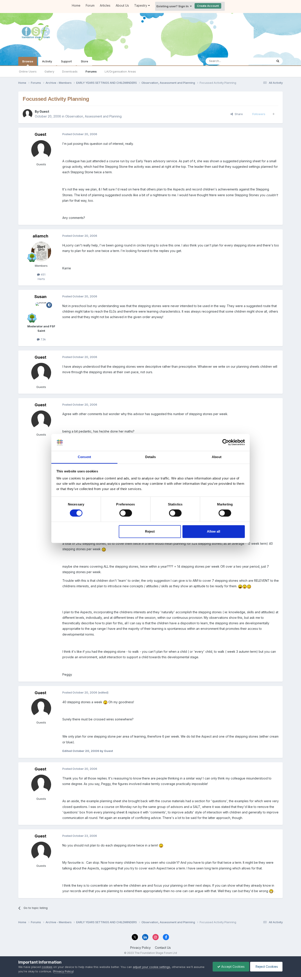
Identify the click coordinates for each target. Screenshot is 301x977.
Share (238, 114)
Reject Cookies (266, 966)
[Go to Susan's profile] (41, 312)
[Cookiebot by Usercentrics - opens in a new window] (225, 442)
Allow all (213, 531)
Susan (40, 296)
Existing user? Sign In (173, 6)
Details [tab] (150, 457)
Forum (90, 5)
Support (66, 61)
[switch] (125, 513)
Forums (91, 71)
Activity (47, 61)
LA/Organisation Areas (120, 71)
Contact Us (163, 947)
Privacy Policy (140, 947)
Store (84, 61)
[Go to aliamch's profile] (41, 251)
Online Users (28, 71)
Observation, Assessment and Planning (93, 116)
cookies (47, 967)
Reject (150, 531)
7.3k (43, 339)
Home (76, 5)
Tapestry (141, 5)
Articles (105, 5)
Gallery (49, 71)
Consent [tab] (84, 457)
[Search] (278, 61)
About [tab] (216, 457)
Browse (27, 61)
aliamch (40, 236)
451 (42, 274)
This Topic (260, 61)
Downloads (70, 71)
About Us (122, 5)
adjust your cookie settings (151, 967)
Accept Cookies (232, 966)
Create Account (208, 5)
